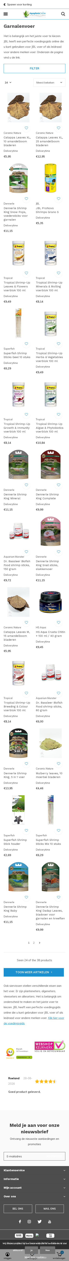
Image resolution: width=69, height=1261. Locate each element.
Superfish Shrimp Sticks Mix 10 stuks (48, 842)
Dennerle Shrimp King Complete (47, 496)
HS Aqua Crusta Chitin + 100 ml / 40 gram (50, 634)
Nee (47, 1250)
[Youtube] (49, 1222)
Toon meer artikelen (32, 972)
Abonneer (54, 1156)
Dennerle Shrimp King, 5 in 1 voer (15, 775)
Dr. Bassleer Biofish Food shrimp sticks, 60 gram (49, 706)
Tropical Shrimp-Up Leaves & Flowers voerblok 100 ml (17, 286)
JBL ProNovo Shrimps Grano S (47, 210)
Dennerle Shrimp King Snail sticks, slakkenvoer (47, 565)
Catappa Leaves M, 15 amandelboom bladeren (17, 635)
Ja (31, 1250)
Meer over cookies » (35, 1257)
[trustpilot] (50, 1046)
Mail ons (50, 1208)
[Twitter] (40, 1222)
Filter (34, 68)
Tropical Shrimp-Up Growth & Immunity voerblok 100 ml (17, 427)
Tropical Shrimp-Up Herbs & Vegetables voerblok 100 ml (49, 357)
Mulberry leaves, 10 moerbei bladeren (49, 775)
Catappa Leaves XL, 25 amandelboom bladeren (49, 141)
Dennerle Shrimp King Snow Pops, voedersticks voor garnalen (16, 214)
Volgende (39, 943)
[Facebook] (20, 1222)
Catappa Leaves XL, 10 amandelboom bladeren (17, 141)
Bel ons (18, 1208)
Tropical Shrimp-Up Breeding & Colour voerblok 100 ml (17, 706)
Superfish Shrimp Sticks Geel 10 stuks (17, 355)
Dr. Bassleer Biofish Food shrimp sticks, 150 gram (17, 565)
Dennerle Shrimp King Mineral (15, 496)
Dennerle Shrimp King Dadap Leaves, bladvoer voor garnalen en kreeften (50, 912)
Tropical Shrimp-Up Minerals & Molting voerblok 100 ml (49, 286)
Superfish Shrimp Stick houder (15, 842)
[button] (5, 14)
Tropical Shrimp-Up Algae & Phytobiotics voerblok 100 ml (49, 427)
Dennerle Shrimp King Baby (15, 908)
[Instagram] (29, 1222)
